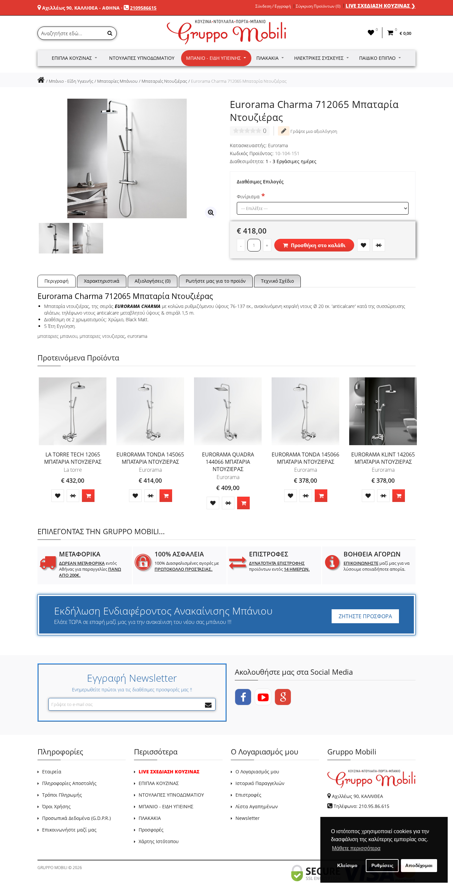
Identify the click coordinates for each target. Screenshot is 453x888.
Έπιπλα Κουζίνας (72, 58)
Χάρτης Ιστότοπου (159, 841)
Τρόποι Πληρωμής (62, 795)
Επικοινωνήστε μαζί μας (69, 830)
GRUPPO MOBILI (52, 867)
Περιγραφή (56, 281)
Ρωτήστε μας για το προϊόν (216, 281)
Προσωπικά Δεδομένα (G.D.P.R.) (76, 818)
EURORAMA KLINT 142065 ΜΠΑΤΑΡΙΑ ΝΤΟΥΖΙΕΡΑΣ (383, 458)
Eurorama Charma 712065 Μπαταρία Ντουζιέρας (239, 81)
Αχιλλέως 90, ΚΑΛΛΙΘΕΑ (357, 796)
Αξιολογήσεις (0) (152, 281)
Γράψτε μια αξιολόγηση (313, 131)
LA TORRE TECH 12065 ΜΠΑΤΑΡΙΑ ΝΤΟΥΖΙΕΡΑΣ (72, 458)
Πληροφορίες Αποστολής (69, 783)
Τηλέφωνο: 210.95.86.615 (361, 806)
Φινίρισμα (248, 196)
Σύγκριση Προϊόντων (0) (318, 6)
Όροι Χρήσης (56, 806)
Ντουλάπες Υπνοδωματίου (141, 58)
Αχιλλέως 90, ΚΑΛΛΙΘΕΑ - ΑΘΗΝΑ (81, 8)
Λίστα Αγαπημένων (256, 806)
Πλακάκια (267, 58)
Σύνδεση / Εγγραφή (273, 6)
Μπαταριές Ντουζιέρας (164, 81)
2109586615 (143, 8)
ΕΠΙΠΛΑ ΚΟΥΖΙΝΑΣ (159, 783)
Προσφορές (151, 830)
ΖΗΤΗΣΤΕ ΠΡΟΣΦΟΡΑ (365, 616)
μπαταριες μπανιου (57, 336)
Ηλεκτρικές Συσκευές (319, 58)
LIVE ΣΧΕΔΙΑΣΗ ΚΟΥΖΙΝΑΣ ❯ (381, 6)
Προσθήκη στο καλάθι (318, 245)
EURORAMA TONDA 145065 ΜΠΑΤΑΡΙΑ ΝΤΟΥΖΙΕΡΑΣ (150, 458)
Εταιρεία (51, 771)
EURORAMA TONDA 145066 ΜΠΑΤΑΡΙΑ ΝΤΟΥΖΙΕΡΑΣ (305, 458)
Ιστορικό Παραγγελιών (260, 783)
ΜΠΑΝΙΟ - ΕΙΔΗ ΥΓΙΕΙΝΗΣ (166, 806)
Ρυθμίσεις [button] (382, 865)
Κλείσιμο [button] (347, 865)
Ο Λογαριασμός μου (257, 771)
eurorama (137, 336)
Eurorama (278, 145)
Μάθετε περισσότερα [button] (356, 848)
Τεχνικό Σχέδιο (277, 281)
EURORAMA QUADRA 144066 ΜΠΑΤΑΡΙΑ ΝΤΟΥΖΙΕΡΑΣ (228, 462)
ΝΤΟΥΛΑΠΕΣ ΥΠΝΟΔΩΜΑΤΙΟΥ (171, 795)
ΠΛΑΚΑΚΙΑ (150, 818)
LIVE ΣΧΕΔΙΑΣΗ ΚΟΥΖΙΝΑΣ (169, 771)
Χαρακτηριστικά (101, 281)
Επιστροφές (248, 795)
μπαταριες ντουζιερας (102, 336)
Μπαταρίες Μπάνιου (117, 81)
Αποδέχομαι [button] (418, 865)
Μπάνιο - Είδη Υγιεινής (213, 58)
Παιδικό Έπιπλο (377, 58)
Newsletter (247, 818)
